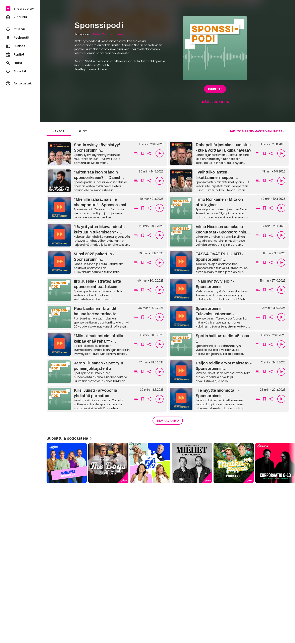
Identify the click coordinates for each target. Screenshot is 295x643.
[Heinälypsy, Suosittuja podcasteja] (150, 463)
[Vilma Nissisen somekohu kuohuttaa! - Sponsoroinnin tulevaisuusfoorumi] (211, 235)
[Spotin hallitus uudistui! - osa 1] (211, 344)
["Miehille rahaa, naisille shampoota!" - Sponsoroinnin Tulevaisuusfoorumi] (89, 208)
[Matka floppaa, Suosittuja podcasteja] (234, 463)
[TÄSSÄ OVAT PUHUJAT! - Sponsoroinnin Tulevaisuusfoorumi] (211, 262)
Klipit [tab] (82, 131)
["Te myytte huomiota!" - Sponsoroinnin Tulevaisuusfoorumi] (211, 399)
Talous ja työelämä (116, 34)
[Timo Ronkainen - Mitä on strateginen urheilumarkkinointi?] (211, 208)
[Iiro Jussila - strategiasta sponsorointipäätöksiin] (89, 290)
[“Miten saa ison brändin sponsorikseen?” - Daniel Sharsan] (89, 181)
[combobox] (257, 131)
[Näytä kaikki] (167, 461)
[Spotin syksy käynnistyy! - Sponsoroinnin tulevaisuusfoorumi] (89, 153)
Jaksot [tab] (58, 131)
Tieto (96, 34)
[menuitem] (20, 9)
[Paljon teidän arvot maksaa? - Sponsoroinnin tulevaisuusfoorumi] (211, 371)
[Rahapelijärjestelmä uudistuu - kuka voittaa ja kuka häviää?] (211, 153)
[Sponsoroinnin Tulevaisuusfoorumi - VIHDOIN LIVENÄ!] (211, 317)
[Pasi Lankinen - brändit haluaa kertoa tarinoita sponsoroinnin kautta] (89, 317)
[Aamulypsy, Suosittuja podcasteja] (67, 463)
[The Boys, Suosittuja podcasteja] (108, 463)
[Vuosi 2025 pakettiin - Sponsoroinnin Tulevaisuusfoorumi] (89, 262)
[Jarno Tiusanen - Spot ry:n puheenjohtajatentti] (89, 371)
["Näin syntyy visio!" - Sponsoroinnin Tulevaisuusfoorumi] (211, 290)
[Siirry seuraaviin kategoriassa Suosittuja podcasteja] (288, 463)
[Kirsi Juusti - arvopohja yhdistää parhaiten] (89, 399)
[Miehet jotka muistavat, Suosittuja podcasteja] (192, 463)
